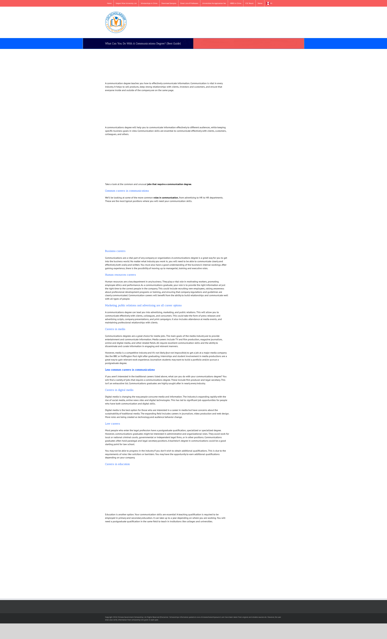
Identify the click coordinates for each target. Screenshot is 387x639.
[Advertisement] (163, 65)
